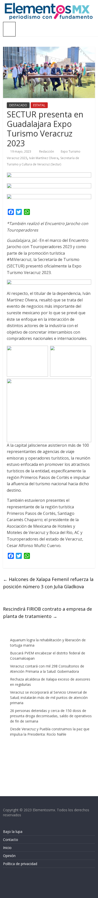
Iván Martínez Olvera (43, 158)
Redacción (47, 151)
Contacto (10, 839)
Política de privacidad (20, 863)
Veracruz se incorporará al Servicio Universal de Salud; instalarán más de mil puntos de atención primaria (49, 697)
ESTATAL (39, 105)
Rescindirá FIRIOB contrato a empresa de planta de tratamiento (47, 612)
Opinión (9, 855)
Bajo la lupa (12, 831)
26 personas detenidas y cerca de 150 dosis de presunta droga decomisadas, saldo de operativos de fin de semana (51, 716)
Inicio (7, 847)
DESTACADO (18, 105)
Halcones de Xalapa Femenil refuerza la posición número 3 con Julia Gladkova (48, 583)
